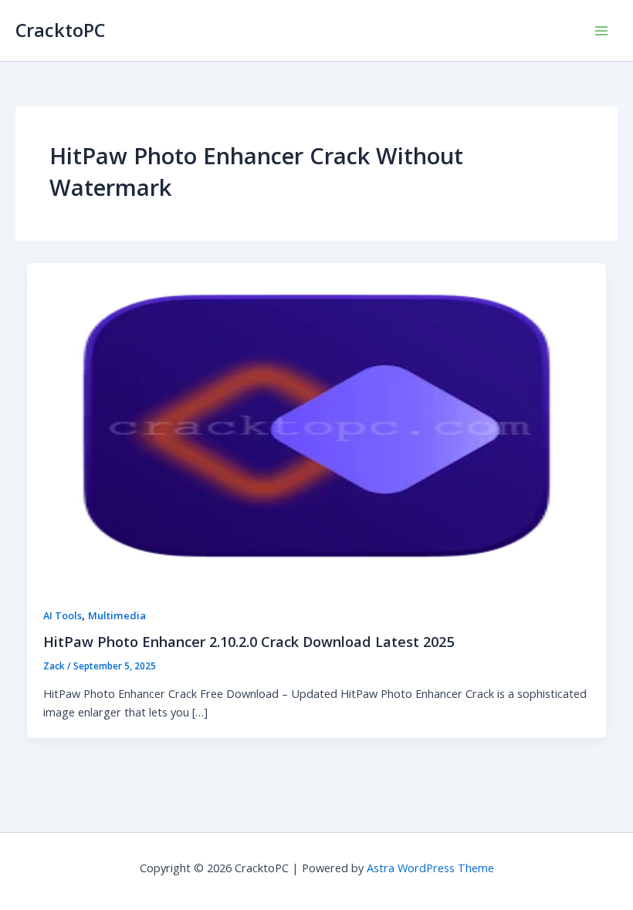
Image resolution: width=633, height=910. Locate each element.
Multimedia (117, 615)
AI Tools (62, 615)
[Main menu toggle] (601, 31)
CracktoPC (60, 30)
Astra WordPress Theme (430, 867)
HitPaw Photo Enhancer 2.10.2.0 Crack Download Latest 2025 (248, 641)
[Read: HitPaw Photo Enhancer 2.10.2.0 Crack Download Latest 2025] (317, 424)
